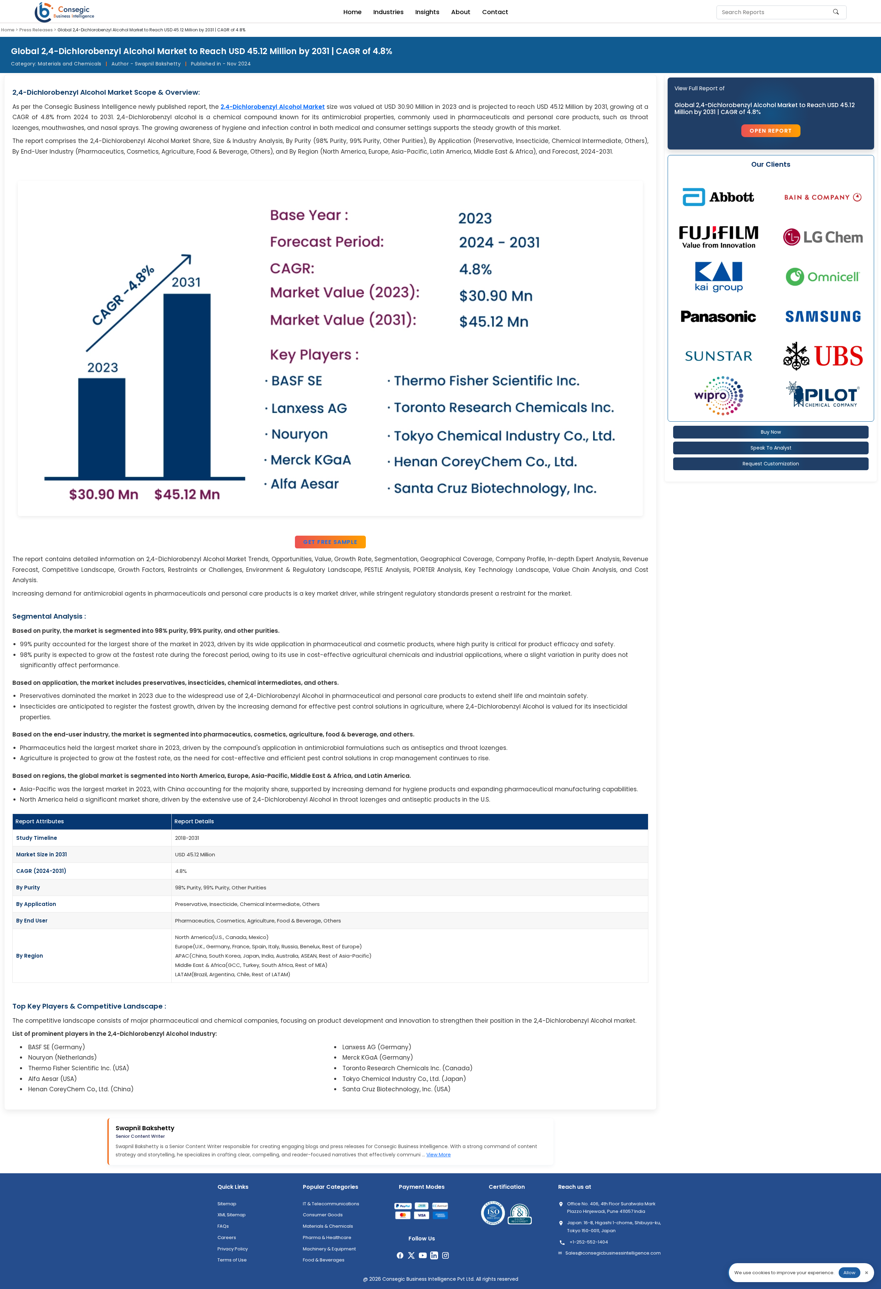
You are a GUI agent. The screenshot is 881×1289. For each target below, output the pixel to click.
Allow (849, 1272)
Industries (388, 12)
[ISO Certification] (493, 1214)
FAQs (223, 1226)
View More (438, 1154)
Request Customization (771, 463)
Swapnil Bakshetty (145, 1128)
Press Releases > (37, 30)
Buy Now (771, 432)
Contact (495, 12)
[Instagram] (445, 1255)
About (460, 12)
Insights (427, 12)
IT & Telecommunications (331, 1203)
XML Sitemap (231, 1214)
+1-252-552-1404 (589, 1242)
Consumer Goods (323, 1214)
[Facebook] (400, 1255)
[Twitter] (411, 1255)
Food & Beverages (323, 1260)
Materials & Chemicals (328, 1226)
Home (352, 12)
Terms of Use (232, 1260)
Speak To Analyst (771, 447)
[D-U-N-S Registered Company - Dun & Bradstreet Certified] (519, 1214)
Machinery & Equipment (329, 1249)
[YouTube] (423, 1255)
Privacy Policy (232, 1249)
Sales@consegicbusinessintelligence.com (613, 1253)
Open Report (771, 131)
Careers (226, 1237)
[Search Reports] (836, 15)
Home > (9, 30)
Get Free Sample (330, 542)
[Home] (65, 12)
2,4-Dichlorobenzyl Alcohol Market (273, 107)
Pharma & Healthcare (327, 1237)
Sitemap (226, 1203)
